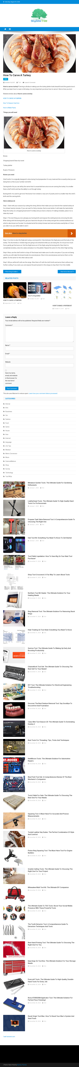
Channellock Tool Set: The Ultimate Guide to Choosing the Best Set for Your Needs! (50, 668)
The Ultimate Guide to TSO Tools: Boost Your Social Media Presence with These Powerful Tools (50, 907)
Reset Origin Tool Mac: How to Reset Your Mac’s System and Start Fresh (51, 1017)
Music (7, 457)
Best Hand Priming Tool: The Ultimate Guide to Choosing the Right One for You (51, 944)
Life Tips (8, 446)
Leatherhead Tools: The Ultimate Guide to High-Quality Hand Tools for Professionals (51, 502)
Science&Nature (10, 461)
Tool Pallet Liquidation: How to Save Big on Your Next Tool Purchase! (50, 557)
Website (7, 362)
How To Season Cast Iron (11, 103)
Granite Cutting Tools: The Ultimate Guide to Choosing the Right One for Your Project (50, 870)
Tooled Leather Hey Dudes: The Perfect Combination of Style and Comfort (51, 833)
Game (7, 427)
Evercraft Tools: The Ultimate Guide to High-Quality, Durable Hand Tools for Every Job (50, 980)
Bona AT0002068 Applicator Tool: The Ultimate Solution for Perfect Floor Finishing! (50, 999)
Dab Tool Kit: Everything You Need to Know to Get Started (50, 538)
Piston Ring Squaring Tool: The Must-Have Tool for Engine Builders (50, 852)
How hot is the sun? (67, 271)
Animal (7, 404)
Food (7, 423)
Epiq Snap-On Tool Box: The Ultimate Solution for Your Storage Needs (52, 962)
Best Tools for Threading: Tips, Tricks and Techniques (48, 740)
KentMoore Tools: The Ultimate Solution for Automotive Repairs (49, 760)
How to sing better (34, 296)
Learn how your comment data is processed (43, 393)
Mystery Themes (22, 1065)
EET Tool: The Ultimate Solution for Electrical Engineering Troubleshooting (49, 686)
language (8, 442)
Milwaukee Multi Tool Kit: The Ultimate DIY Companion (48, 887)
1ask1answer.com (9, 1036)
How (6, 434)
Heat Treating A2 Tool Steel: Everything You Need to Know (50, 630)
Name (7, 345)
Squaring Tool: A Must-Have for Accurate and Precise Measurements (48, 815)
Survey (7, 469)
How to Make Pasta (9, 108)
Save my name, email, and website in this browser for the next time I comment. (11, 378)
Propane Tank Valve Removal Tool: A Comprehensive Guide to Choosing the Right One (51, 520)
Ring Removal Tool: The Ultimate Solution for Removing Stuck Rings (51, 612)
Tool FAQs (8, 476)
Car (6, 415)
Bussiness (8, 411)
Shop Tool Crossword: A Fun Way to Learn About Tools (49, 575)
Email (7, 353)
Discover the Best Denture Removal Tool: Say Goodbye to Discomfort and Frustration (50, 704)
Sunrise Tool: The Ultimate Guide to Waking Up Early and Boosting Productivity (49, 649)
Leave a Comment (30, 82)
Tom (19, 82)
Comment (9, 325)
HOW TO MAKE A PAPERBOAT (62, 305)
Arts (5, 79)
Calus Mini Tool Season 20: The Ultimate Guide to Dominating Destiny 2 (51, 723)
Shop (7, 465)
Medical (7, 450)
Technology (9, 472)
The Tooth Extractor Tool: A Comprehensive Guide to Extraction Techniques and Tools (48, 925)
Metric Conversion (11, 453)
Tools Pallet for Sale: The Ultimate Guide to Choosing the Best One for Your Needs (50, 796)
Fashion (7, 419)
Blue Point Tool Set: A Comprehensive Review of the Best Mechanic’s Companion (49, 778)
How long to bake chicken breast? (13, 271)
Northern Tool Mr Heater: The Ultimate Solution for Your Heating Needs (49, 594)
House (7, 430)
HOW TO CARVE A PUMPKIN (12, 98)
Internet (8, 438)
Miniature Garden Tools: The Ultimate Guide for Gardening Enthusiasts (50, 484)
